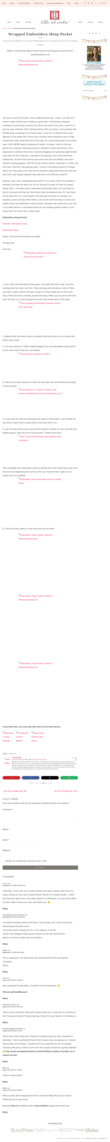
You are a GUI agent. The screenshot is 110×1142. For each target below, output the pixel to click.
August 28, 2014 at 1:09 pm (12, 1070)
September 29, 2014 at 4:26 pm (14, 917)
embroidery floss (11, 230)
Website (6, 850)
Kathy (5, 950)
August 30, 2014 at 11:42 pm (13, 980)
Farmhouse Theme (91, 1138)
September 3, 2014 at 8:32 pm (13, 952)
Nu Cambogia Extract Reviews (13, 915)
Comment (8, 809)
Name (6, 829)
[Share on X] (50, 777)
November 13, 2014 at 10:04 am (14, 885)
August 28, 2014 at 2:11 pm (12, 1031)
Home (4, 28)
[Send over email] (69, 777)
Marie (5, 1088)
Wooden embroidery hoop (15, 224)
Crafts (10, 28)
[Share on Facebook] (31, 777)
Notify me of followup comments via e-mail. (26, 861)
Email (6, 840)
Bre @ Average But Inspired (12, 1029)
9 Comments (43, 783)
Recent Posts (13, 753)
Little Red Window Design (39, 759)
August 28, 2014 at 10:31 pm (13, 1007)
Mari (4, 1068)
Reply (5, 908)
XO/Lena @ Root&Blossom (15, 992)
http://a (14, 1106)
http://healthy (41, 1106)
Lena (4, 978)
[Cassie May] (7, 759)
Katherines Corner (9, 1005)
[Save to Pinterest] (11, 777)
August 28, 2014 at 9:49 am (12, 1090)
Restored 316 (103, 1138)
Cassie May (16, 757)
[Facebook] (76, 760)
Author (5, 753)
